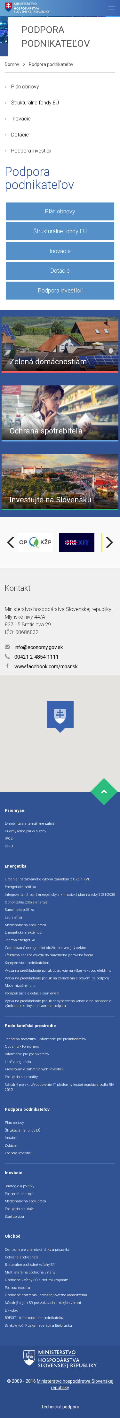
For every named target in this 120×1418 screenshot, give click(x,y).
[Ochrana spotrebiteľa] (60, 413)
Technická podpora (60, 1406)
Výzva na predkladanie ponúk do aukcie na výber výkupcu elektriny (58, 971)
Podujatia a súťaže (20, 1209)
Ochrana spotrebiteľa (21, 1257)
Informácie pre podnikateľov (27, 1054)
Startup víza (14, 1217)
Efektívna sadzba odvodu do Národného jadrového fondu (49, 955)
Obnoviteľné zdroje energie (26, 902)
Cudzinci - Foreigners (22, 1046)
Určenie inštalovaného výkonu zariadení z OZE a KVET (48, 879)
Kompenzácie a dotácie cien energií (33, 993)
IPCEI (9, 839)
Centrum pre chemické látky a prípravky (37, 1250)
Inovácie (21, 119)
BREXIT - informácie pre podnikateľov (34, 1318)
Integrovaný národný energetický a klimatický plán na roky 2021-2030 (60, 895)
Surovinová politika (19, 910)
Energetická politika (20, 887)
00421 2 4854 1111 (36, 657)
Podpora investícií (31, 151)
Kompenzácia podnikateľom (27, 963)
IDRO (9, 846)
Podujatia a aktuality (21, 1077)
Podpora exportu (17, 1288)
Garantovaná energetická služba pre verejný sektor (45, 948)
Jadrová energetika (20, 940)
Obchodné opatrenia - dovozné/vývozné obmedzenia (46, 1295)
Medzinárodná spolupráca (25, 925)
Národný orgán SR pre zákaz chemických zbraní (43, 1303)
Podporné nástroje (19, 1194)
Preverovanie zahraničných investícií (34, 1069)
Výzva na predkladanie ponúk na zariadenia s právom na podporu (57, 978)
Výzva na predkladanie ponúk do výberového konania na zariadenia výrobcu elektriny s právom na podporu (58, 1003)
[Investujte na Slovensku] (60, 481)
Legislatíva (13, 917)
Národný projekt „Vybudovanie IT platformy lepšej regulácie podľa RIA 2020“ (59, 1087)
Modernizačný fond (20, 986)
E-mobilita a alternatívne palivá (29, 823)
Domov (12, 64)
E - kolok (11, 1310)
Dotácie (20, 135)
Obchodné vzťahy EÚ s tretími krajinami (37, 1280)
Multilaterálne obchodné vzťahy (30, 1272)
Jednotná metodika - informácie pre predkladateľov (45, 1039)
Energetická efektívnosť (24, 932)
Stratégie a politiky (19, 1186)
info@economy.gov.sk (38, 647)
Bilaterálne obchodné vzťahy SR (30, 1265)
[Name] (111, 8)
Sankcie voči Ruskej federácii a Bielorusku (38, 1325)
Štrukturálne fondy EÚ (35, 103)
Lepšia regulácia (18, 1062)
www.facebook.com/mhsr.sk (42, 667)
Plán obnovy (25, 87)
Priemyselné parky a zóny (25, 831)
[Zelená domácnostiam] (60, 344)
